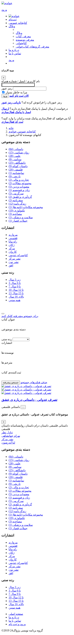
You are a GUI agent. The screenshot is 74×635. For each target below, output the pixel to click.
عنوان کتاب (8, 319)
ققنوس (13, 238)
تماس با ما (15, 53)
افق (11, 265)
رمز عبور (6, 88)
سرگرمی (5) (16, 193)
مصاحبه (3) (15, 213)
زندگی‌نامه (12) (17, 203)
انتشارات (6, 342)
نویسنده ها (7, 352)
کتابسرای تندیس (18, 255)
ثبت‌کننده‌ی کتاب (11, 372)
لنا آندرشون (8, 442)
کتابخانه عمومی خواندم (22, 131)
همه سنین (14, 300)
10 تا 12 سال (16, 289)
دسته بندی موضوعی (13, 329)
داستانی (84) (16, 149)
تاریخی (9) (14, 176)
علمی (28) (15, 155)
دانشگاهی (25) (17, 162)
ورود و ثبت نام (17, 624)
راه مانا (13, 241)
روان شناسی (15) (19, 152)
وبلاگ (12, 26)
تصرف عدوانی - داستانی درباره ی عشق (29, 400)
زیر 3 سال (15, 279)
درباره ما (14, 50)
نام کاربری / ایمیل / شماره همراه (20, 81)
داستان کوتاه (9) (18, 166)
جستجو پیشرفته (10, 382)
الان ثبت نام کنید (19, 95)
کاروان (13, 251)
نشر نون (13, 262)
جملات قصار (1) (18, 220)
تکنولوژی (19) (17, 210)
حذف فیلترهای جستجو (34, 382)
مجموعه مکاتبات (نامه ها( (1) (26, 207)
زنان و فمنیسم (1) (19, 190)
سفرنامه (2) (16, 200)
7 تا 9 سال (15, 286)
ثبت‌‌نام (13, 19)
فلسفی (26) (16, 169)
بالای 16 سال (16, 296)
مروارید (13, 234)
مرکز (12, 248)
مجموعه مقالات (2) (20, 183)
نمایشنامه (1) (16, 173)
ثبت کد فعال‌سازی (12, 121)
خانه (11, 128)
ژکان (12, 244)
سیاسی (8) (15, 159)
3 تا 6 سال (15, 283)
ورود (5, 96)
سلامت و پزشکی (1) (21, 217)
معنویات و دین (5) (19, 186)
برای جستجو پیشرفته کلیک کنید (19, 316)
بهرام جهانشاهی (10, 435)
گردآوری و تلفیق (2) (20, 196)
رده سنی (6, 339)
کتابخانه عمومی (18, 22)
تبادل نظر (7, 432)
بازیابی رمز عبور (11, 102)
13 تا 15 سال (16, 293)
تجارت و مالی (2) (19, 179)
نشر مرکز (14, 258)
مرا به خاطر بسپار (16, 92)
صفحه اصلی (16, 613)
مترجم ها (6, 362)
